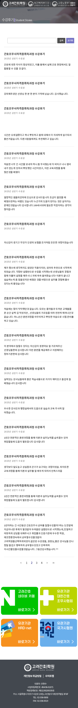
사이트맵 (49, 676)
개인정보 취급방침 (32, 676)
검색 (61, 40)
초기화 (70, 40)
